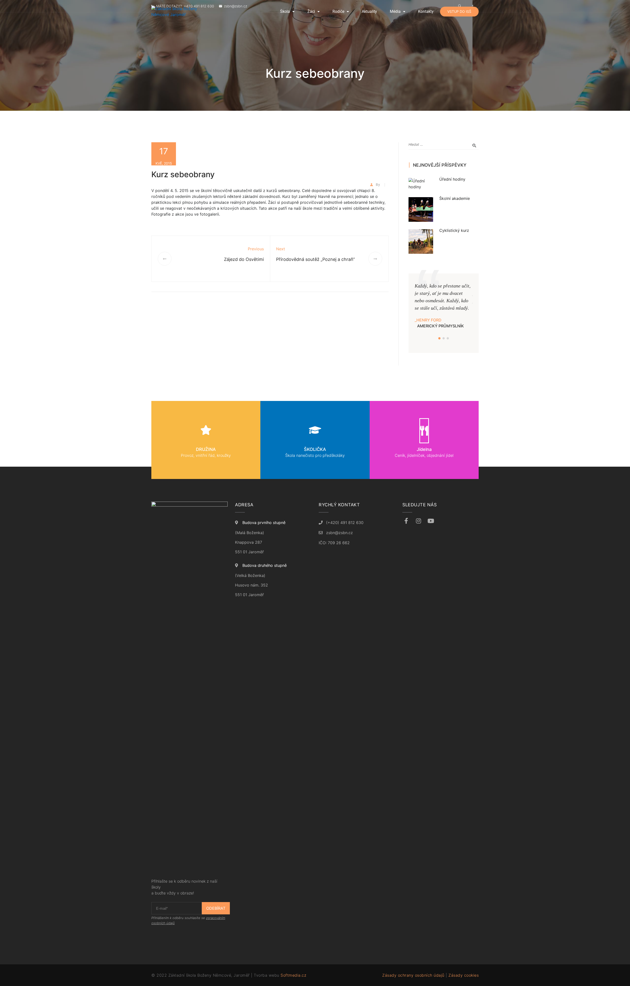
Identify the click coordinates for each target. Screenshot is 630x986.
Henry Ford (428, 320)
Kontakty (426, 11)
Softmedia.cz (293, 975)
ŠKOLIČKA (315, 449)
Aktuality (369, 11)
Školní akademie (454, 198)
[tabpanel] (443, 305)
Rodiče (338, 11)
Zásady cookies (463, 975)
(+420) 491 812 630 (344, 522)
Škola (285, 11)
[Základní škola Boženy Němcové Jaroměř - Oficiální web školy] (183, 11)
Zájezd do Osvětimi (244, 259)
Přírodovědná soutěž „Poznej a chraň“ (315, 259)
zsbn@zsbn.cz (339, 532)
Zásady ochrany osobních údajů (413, 975)
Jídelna (424, 449)
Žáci (311, 11)
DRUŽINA (206, 449)
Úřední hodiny (452, 179)
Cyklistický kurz (454, 230)
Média (395, 11)
